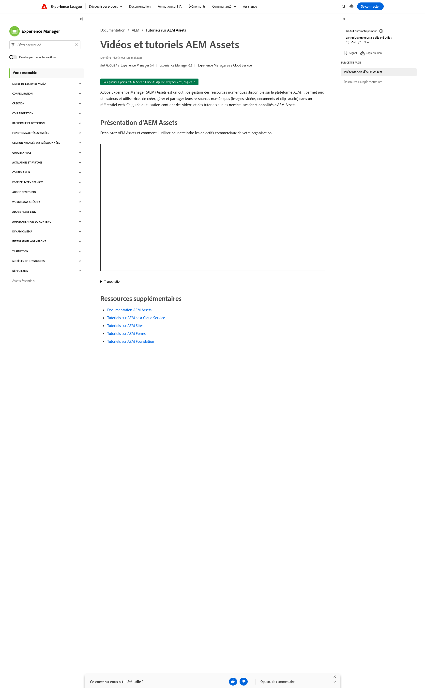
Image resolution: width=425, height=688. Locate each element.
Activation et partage (27, 162)
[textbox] (44, 44)
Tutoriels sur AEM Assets (166, 30)
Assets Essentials (23, 280)
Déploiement (21, 271)
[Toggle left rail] (81, 19)
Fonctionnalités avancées (30, 133)
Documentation (112, 30)
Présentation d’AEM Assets (363, 72)
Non (366, 42)
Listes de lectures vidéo (29, 83)
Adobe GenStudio (24, 192)
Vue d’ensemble (25, 72)
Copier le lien (374, 53)
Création (18, 103)
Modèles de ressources (28, 261)
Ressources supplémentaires (363, 82)
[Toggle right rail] (343, 19)
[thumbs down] (244, 682)
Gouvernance (21, 152)
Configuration (22, 93)
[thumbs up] (233, 682)
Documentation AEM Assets (129, 309)
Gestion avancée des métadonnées (36, 143)
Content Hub (21, 172)
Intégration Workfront (29, 241)
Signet (353, 53)
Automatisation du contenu (31, 221)
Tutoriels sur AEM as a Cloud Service (136, 317)
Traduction (20, 251)
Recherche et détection (28, 123)
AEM (135, 30)
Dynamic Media (22, 231)
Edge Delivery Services (28, 182)
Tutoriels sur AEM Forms (126, 333)
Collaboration (22, 113)
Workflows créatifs (26, 202)
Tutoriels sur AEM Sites (125, 325)
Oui (353, 42)
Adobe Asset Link (24, 211)
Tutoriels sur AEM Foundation (130, 341)
